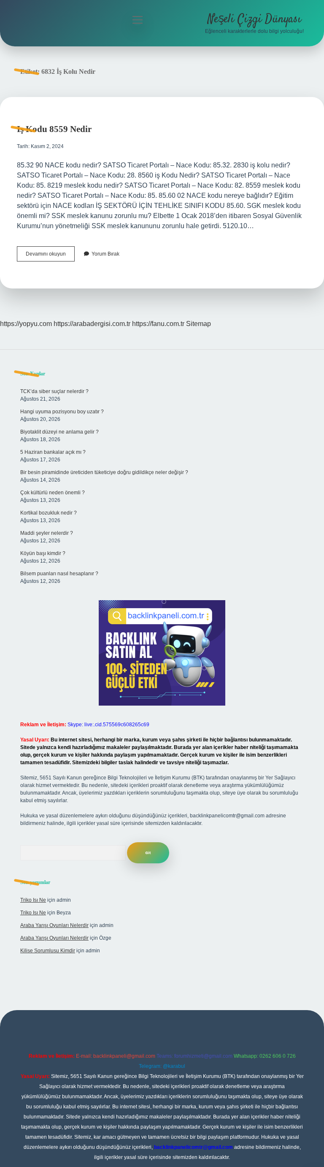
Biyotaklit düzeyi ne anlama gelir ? (59, 432)
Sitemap (198, 323)
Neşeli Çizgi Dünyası (254, 19)
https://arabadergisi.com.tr (92, 323)
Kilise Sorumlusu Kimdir (47, 951)
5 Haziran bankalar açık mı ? (53, 452)
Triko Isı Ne (33, 900)
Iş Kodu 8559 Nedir (54, 129)
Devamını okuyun (50, 256)
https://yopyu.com (26, 323)
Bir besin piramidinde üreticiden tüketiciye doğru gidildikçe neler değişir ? (104, 472)
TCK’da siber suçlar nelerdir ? (54, 391)
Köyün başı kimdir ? (42, 553)
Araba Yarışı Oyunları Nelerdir (54, 925)
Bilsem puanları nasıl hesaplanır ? (59, 574)
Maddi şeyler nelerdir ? (46, 533)
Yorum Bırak (105, 254)
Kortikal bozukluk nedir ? (48, 513)
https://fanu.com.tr (158, 323)
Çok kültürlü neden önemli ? (52, 493)
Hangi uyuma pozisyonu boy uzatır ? (62, 412)
